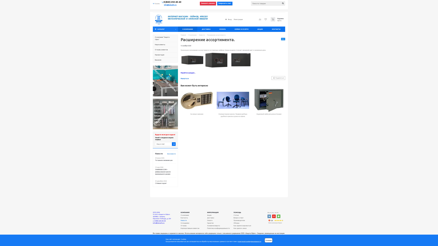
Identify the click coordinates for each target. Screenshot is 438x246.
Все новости (171, 154)
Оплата (222, 29)
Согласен (268, 240)
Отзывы (184, 225)
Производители (239, 220)
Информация (213, 212)
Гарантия (210, 223)
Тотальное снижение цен (164, 160)
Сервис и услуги (241, 29)
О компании (187, 29)
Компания (185, 212)
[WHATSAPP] (278, 216)
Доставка (206, 29)
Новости (184, 220)
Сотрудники (185, 223)
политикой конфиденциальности (249, 241)
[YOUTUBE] (274, 216)
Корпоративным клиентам (190, 228)
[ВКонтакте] (269, 216)
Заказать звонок (208, 3)
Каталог (161, 29)
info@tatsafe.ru (170, 5)
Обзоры (236, 223)
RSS (283, 39)
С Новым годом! (160, 183)
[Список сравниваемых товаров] (260, 20)
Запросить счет (224, 3)
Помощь (237, 212)
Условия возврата (213, 225)
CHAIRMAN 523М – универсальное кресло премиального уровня (163, 172)
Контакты (276, 29)
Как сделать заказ (240, 228)
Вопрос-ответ (239, 218)
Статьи (236, 215)
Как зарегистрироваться (242, 225)
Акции (260, 29)
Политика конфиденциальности (218, 228)
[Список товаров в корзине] (277, 21)
